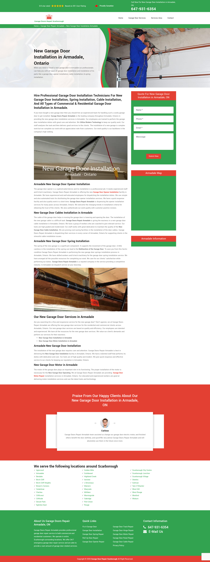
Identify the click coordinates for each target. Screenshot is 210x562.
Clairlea (39, 492)
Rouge (86, 505)
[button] (98, 423)
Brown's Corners (42, 486)
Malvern (87, 486)
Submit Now (153, 156)
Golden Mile (89, 470)
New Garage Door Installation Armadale (82, 26)
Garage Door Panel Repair (123, 538)
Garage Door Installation (92, 530)
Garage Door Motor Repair (123, 534)
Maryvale (88, 489)
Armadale (40, 473)
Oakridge (87, 498)
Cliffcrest (40, 495)
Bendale (39, 476)
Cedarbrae (40, 489)
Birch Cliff (40, 479)
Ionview (87, 479)
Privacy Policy (118, 545)
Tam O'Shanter (138, 486)
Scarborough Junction (141, 473)
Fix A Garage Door (90, 526)
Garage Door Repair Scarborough (104, 559)
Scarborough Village (140, 476)
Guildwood (88, 473)
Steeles (135, 479)
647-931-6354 (143, 9)
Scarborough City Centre (142, 470)
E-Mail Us (156, 531)
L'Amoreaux (89, 483)
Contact (170, 18)
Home (120, 18)
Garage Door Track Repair (123, 526)
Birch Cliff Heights (43, 483)
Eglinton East (41, 505)
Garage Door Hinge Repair (123, 530)
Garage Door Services (137, 18)
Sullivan (135, 483)
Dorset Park (40, 502)
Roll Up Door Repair (90, 538)
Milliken (87, 492)
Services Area (156, 18)
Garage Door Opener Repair (93, 542)
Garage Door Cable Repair (123, 542)
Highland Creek (90, 476)
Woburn (135, 498)
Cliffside (39, 498)
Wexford (135, 495)
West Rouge (137, 492)
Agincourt (40, 470)
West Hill (136, 489)
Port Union (88, 502)
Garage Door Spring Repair (93, 534)
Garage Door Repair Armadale (52, 26)
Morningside (89, 495)
